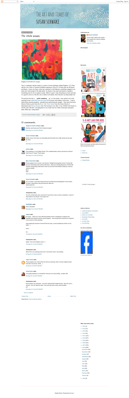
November (85, 352)
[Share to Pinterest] (54, 115)
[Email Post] (43, 114)
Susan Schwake (30, 135)
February (84, 373)
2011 (84, 335)
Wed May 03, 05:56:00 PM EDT (34, 155)
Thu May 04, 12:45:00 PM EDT (34, 244)
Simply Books (86, 160)
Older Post (73, 296)
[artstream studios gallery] (87, 253)
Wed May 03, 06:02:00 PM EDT (34, 187)
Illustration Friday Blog (88, 217)
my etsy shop (85, 221)
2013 (84, 331)
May (83, 366)
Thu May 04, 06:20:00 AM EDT (34, 234)
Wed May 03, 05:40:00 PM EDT (34, 144)
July (83, 361)
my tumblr (84, 219)
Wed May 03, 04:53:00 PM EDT (34, 130)
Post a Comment (28, 292)
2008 (84, 342)
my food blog (85, 223)
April (83, 368)
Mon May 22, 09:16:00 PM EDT (34, 289)
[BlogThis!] (49, 115)
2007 (84, 345)
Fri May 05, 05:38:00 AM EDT (34, 254)
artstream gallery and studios (90, 211)
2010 (84, 338)
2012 (84, 333)
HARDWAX (29, 204)
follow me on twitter (87, 215)
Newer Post (25, 296)
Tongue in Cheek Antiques (33, 125)
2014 (84, 328)
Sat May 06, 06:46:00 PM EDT (34, 276)
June (83, 363)
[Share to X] (51, 115)
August (84, 359)
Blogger (72, 393)
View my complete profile (93, 43)
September (85, 356)
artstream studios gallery (87, 230)
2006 (84, 347)
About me (84, 153)
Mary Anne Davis (31, 161)
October (84, 354)
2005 (84, 378)
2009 (84, 340)
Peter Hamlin (51, 104)
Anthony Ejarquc (35, 106)
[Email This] (47, 115)
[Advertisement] (103, 289)
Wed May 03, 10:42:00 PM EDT (34, 209)
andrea (28, 149)
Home (49, 296)
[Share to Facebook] (52, 115)
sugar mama (29, 259)
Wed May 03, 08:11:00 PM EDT (34, 199)
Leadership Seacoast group (38, 100)
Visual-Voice (29, 271)
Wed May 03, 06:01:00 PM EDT (34, 174)
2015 (84, 326)
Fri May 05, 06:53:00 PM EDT (34, 266)
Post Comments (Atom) (35, 299)
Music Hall (43, 104)
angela (28, 214)
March (84, 370)
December (85, 349)
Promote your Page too (86, 255)
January (84, 375)
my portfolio (85, 213)
